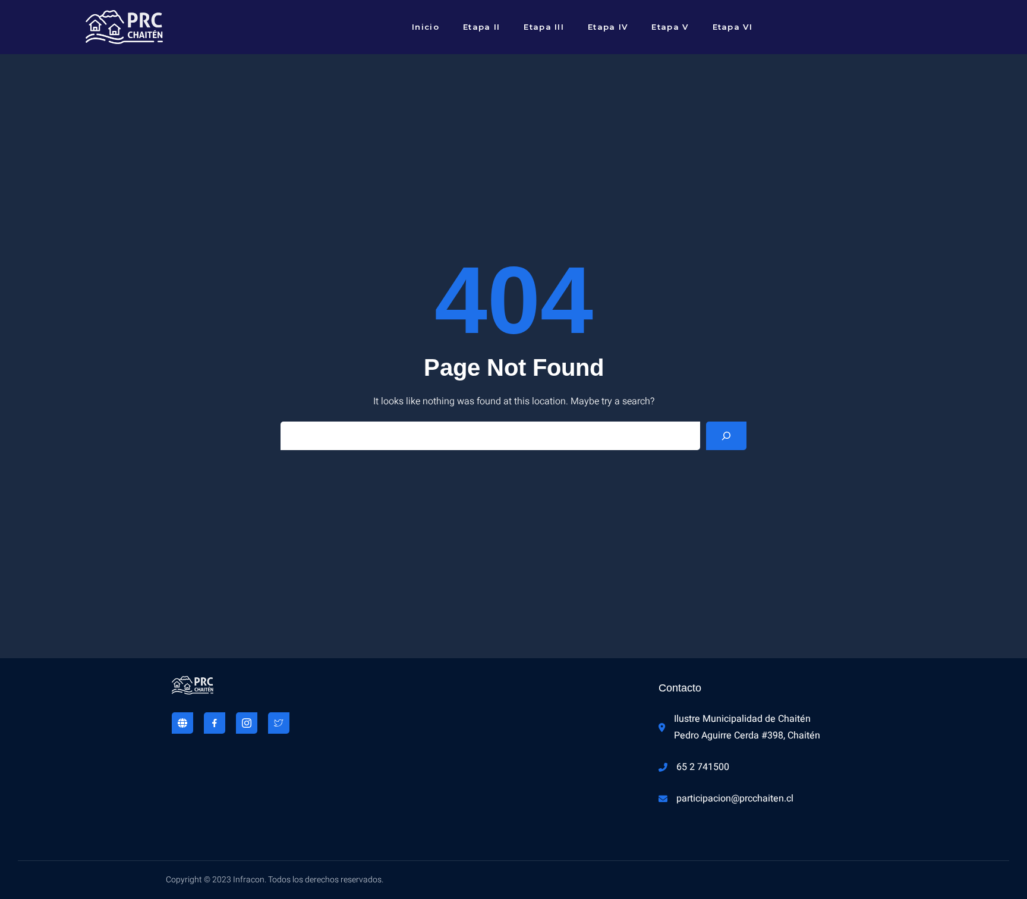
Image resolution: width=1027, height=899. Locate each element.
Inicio (425, 27)
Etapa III (544, 27)
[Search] (726, 436)
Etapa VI (732, 27)
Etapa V (669, 27)
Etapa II (481, 27)
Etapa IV (608, 27)
